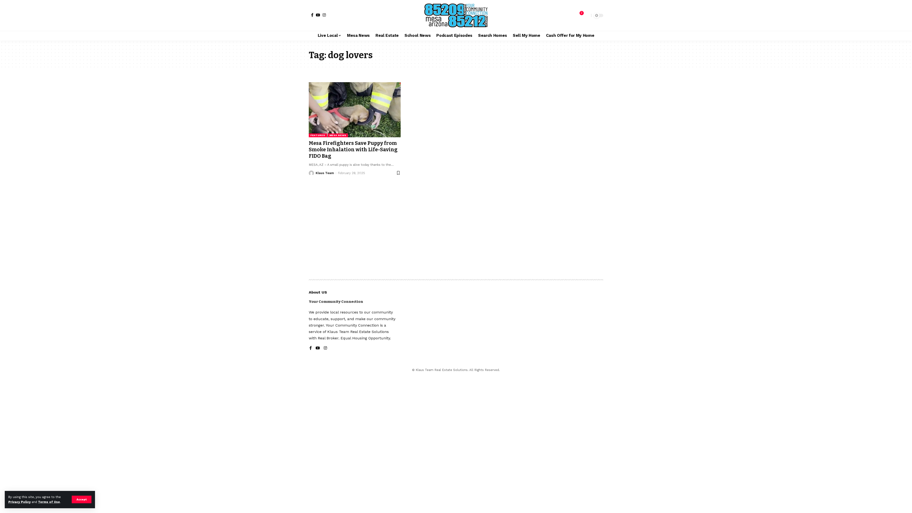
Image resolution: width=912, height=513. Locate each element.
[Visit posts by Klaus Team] (311, 173)
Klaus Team (325, 173)
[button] (81, 499)
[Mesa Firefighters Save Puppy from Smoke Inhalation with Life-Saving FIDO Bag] (355, 109)
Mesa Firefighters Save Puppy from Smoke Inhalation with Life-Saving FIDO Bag (353, 149)
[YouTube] (318, 15)
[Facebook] (312, 15)
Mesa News (337, 135)
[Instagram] (324, 15)
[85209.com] (456, 15)
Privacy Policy (19, 502)
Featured (317, 135)
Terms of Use (49, 502)
